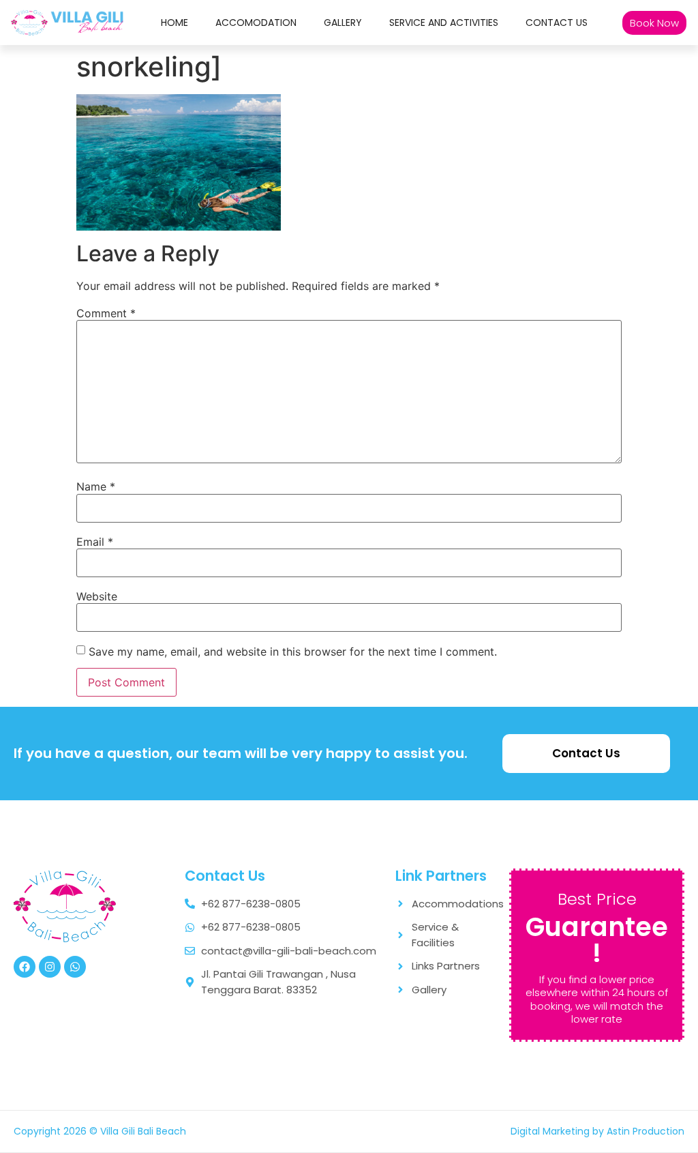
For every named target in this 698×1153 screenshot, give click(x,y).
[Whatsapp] (75, 967)
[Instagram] (50, 967)
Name (95, 486)
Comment (106, 313)
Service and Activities (443, 22)
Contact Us (557, 22)
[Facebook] (24, 967)
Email (94, 541)
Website (96, 596)
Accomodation (256, 22)
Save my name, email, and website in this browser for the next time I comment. (293, 651)
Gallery (343, 22)
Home (174, 22)
